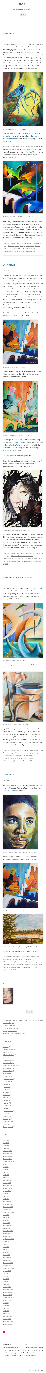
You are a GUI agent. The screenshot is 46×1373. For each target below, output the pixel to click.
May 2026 (6, 1143)
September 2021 (8, 1268)
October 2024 (7, 1188)
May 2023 (6, 1217)
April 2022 (6, 1252)
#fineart (5, 248)
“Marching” (29, 152)
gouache (7, 1105)
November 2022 (8, 1233)
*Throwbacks (7, 1060)
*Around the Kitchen (9, 1049)
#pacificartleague (22, 248)
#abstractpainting (14, 246)
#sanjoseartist (23, 758)
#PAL (16, 758)
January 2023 (7, 1228)
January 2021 (7, 1287)
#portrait (5, 1047)
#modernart (30, 756)
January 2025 (7, 1183)
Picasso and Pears (9, 1025)
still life (5, 1124)
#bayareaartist (7, 756)
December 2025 (8, 1153)
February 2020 (7, 1316)
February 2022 (7, 1257)
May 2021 (6, 1279)
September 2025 (8, 1161)
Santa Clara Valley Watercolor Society (21, 445)
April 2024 (6, 1199)
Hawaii (5, 1092)
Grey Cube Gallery (24, 859)
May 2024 (6, 1196)
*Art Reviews (7, 1052)
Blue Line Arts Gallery (17, 442)
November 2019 (8, 1324)
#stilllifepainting (8, 761)
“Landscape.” (12, 157)
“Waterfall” (6, 315)
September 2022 (8, 1239)
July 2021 (5, 1273)
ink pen (6, 1084)
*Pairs (5, 1057)
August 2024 (7, 1191)
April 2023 (6, 1220)
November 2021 (8, 1263)
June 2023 (6, 1215)
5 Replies (6, 780)
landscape (6, 1095)
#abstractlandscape (26, 556)
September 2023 (8, 1212)
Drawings (6, 1073)
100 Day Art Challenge (10, 1065)
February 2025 (7, 1180)
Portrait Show (19, 464)
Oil (5, 1113)
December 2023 (8, 1204)
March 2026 (6, 1148)
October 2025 (7, 1159)
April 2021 (6, 1281)
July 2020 (5, 1303)
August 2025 (7, 1164)
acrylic (22, 243)
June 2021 (6, 1276)
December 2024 (8, 1185)
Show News (9, 33)
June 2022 (6, 1247)
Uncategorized (8, 1127)
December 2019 (8, 1321)
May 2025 (6, 1172)
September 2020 (8, 1297)
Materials (6, 1097)
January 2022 (7, 1260)
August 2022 (7, 1241)
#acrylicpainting (25, 246)
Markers (7, 1087)
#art (32, 246)
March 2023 (6, 1223)
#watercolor (38, 558)
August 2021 (7, 1271)
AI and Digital (7, 1068)
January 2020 (7, 1319)
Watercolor (39, 553)
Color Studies (7, 1071)
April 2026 (6, 1145)
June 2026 (6, 1140)
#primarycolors (8, 251)
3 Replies (6, 270)
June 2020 (6, 1305)
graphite (7, 1081)
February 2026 (7, 1151)
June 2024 (6, 1193)
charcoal (7, 1076)
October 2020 (7, 1295)
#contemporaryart (21, 558)
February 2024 (7, 1201)
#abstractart (15, 556)
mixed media (8, 1111)
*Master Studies (8, 1055)
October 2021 (7, 1265)
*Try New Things (8, 1063)
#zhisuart (22, 251)
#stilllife (31, 758)
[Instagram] (4, 1332)
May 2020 (6, 1308)
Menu (23, 14)
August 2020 (7, 1300)
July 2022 (5, 1244)
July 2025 (5, 1167)
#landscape (6, 965)
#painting (31, 248)
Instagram (6, 294)
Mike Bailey (27, 275)
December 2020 (8, 1289)
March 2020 (6, 1313)
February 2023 (7, 1225)
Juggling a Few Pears (10, 1031)
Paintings (27, 750)
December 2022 (8, 1231)
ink (5, 1108)
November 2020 (8, 1292)
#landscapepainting (17, 965)
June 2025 (6, 1169)
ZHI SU (23, 4)
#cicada (37, 246)
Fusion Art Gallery (9, 791)
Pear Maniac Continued (10, 1028)
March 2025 (6, 1177)
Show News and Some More (17, 577)
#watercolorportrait (23, 561)
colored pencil (9, 1079)
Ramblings (27, 243)
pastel (6, 1089)
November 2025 (8, 1156)
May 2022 (6, 1249)
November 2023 (8, 1207)
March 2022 (6, 1255)
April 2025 (6, 1175)
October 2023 (7, 1209)
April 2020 (6, 1311)
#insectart (12, 248)
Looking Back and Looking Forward (14, 1033)
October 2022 (7, 1236)
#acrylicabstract (20, 962)
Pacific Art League (35, 588)
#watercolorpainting (9, 561)
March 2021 (6, 1284)
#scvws (16, 251)
